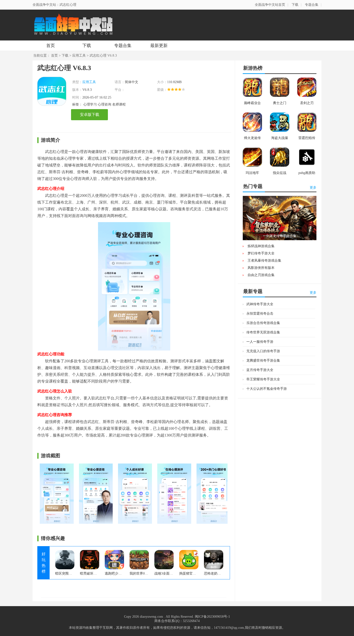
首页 (50, 45)
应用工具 (79, 55)
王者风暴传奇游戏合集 (264, 260)
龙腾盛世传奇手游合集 (263, 360)
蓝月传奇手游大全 (259, 370)
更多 (313, 187)
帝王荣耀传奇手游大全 (263, 379)
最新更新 (159, 45)
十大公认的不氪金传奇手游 (266, 389)
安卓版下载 (89, 115)
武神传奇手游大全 (259, 304)
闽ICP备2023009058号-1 (212, 616)
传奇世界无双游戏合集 (263, 332)
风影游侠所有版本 (261, 268)
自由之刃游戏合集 (261, 275)
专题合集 (311, 5)
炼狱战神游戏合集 (261, 246)
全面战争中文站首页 (270, 5)
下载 (295, 5)
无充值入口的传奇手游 (263, 351)
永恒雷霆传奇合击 (259, 313)
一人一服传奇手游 (259, 342)
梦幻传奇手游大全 (261, 253)
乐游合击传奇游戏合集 (263, 323)
